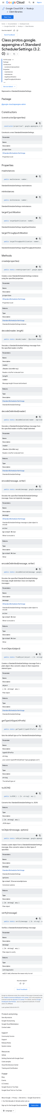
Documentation (12, 24)
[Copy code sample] (40, 123)
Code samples (6, 1061)
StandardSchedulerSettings (13, 320)
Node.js (30, 8)
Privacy (14, 1098)
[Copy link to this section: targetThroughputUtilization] (30, 233)
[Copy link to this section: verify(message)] (19, 913)
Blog (3, 1077)
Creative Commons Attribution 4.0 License (16, 997)
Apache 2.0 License (18, 999)
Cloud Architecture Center (10, 1065)
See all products (7, 1017)
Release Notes (6, 1043)
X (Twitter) (5, 1084)
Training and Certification (10, 1068)
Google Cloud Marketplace (10, 1024)
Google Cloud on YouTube (10, 1087)
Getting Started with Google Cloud (12, 1058)
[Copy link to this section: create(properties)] (21, 261)
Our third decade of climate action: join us (16, 1101)
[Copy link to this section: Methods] (14, 256)
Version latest (9, 86)
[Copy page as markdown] (14, 54)
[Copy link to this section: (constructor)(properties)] (27, 118)
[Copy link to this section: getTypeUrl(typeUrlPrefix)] (27, 721)
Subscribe (34, 1105)
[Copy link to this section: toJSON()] (12, 788)
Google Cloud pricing (8, 1021)
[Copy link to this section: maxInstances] (17, 171)
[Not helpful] (17, 30)
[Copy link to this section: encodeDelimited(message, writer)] (37, 563)
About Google (6, 1098)
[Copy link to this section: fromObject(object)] (22, 649)
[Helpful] (14, 30)
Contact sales (6, 1027)
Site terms (22, 1098)
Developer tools (24, 24)
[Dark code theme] (36, 123)
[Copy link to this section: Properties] (16, 165)
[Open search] (29, 2)
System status (6, 1046)
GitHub (4, 1055)
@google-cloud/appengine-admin (14, 104)
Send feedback (9, 35)
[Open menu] (3, 2)
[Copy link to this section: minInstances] (16, 192)
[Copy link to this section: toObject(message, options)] (30, 830)
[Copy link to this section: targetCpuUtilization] (23, 212)
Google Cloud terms (34, 1098)
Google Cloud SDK (14, 8)
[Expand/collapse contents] (13, 59)
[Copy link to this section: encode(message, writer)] (27, 481)
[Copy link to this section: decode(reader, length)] (25, 331)
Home (3, 24)
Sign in (39, 2)
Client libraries (16, 12)
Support (4, 1039)
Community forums (8, 1036)
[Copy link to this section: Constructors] (19, 112)
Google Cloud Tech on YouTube (12, 1090)
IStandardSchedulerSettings (13, 153)
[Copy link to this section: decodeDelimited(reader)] (28, 411)
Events (4, 1080)
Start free (7, 17)
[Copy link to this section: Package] (13, 99)
